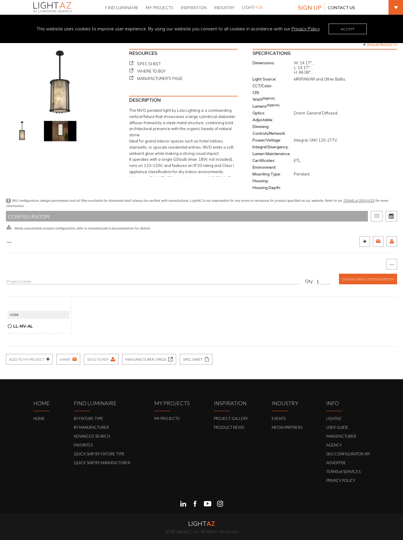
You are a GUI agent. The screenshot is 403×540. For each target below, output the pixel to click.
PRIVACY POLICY (340, 480)
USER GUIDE (337, 427)
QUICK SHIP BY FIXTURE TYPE (99, 454)
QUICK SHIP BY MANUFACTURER (102, 462)
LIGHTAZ (333, 418)
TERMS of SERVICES (358, 200)
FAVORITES (83, 445)
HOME (39, 418)
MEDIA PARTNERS (287, 427)
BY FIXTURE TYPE (88, 418)
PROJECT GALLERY (231, 418)
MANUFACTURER (341, 436)
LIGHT (252, 7)
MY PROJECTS (166, 418)
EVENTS (279, 418)
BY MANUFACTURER (91, 427)
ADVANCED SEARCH (92, 436)
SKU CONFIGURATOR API (348, 454)
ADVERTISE (336, 462)
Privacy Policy (305, 29)
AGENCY (334, 445)
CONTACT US (341, 7)
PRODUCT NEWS (229, 427)
